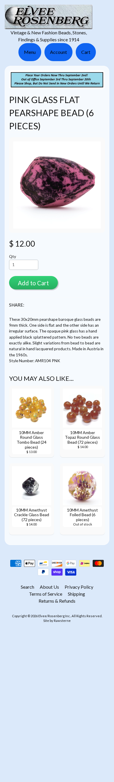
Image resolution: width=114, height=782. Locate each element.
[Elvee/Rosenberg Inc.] (48, 25)
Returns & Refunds (57, 601)
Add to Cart (33, 282)
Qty (12, 256)
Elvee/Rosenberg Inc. (54, 616)
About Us (49, 587)
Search (27, 587)
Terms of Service (45, 594)
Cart (85, 52)
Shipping (76, 594)
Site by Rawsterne (57, 620)
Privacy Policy (79, 587)
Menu (30, 52)
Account (58, 52)
